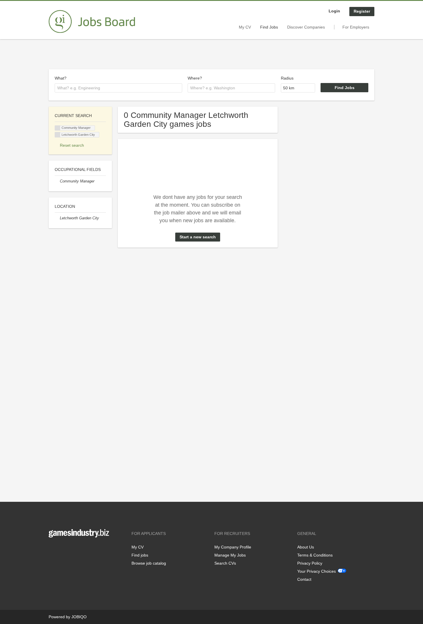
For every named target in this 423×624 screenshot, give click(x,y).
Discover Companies (306, 27)
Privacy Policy (309, 563)
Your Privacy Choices (316, 571)
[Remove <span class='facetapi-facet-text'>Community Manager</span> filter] (57, 128)
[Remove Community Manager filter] (57, 181)
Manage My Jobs (230, 555)
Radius (287, 78)
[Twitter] (62, 549)
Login (334, 11)
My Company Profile (232, 547)
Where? (195, 78)
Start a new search (198, 237)
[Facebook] (53, 549)
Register (362, 11)
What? (60, 78)
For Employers (355, 27)
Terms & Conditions (315, 555)
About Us (305, 547)
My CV (245, 27)
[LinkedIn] (71, 549)
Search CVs (225, 563)
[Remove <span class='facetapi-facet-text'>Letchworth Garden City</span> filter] (57, 134)
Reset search (72, 145)
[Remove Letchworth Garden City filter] (57, 218)
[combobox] (118, 88)
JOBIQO (79, 616)
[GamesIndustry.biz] (92, 21)
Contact (304, 579)
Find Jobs (269, 27)
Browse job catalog (149, 563)
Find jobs (140, 555)
